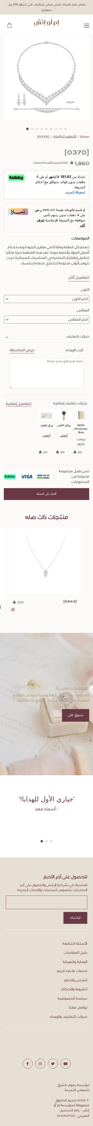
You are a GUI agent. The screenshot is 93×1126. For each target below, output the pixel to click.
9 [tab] (65, 129)
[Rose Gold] (13, 609)
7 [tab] (56, 129)
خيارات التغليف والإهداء (68, 1016)
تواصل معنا (78, 1007)
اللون (85, 289)
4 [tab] (42, 129)
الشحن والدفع (75, 980)
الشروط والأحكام (74, 989)
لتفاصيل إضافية (18, 404)
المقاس (83, 310)
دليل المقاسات (75, 952)
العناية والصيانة (75, 962)
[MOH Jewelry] (46, 22)
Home (84, 137)
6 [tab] (51, 129)
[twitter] (53, 1064)
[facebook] (28, 1064)
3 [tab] (37, 129)
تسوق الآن (75, 715)
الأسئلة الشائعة (74, 943)
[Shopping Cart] (8, 24)
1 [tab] (27, 129)
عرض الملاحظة (22, 350)
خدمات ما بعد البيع (72, 971)
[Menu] (86, 26)
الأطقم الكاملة (64, 137)
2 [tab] (32, 129)
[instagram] (40, 1064)
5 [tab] (46, 129)
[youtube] (66, 1064)
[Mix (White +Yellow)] (20, 609)
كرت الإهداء (46, 350)
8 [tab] (61, 129)
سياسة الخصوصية (72, 998)
